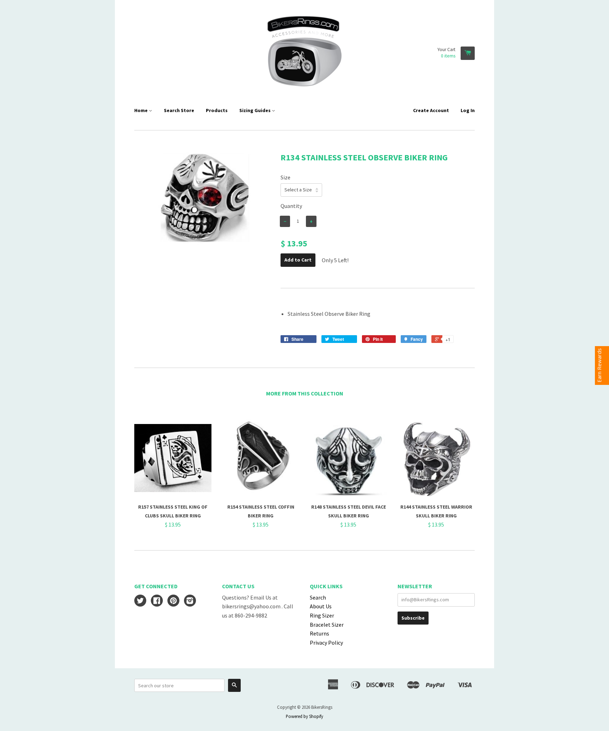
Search (318, 597)
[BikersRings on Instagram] (190, 601)
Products (217, 110)
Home (141, 110)
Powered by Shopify (304, 716)
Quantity (291, 205)
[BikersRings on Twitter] (140, 601)
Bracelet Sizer (327, 624)
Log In (468, 110)
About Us (321, 606)
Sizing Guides (255, 110)
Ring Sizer (322, 615)
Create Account (431, 110)
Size (285, 177)
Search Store (179, 110)
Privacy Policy (326, 642)
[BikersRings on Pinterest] (173, 601)
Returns (319, 633)
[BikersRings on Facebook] (157, 601)
